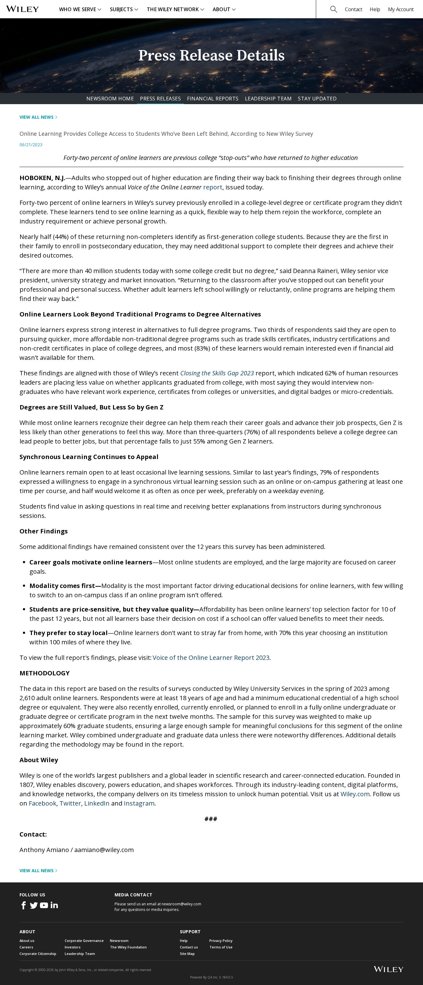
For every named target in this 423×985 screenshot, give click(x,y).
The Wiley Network (173, 9)
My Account (401, 9)
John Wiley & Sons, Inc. (75, 970)
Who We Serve (77, 9)
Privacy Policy (221, 940)
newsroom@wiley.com (181, 904)
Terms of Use (221, 947)
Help (375, 9)
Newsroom (119, 940)
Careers (26, 947)
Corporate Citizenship (38, 953)
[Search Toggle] (333, 9)
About (221, 9)
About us (27, 940)
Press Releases (160, 98)
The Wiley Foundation (128, 947)
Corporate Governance (84, 940)
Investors (73, 947)
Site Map (187, 953)
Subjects (121, 9)
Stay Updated (317, 98)
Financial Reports (213, 98)
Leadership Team (268, 98)
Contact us (189, 947)
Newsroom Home (110, 98)
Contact (353, 9)
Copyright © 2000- (37, 970)
